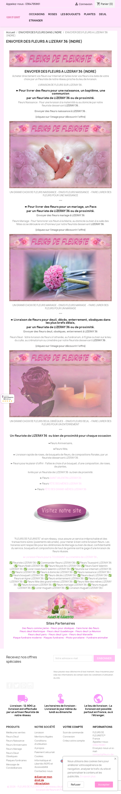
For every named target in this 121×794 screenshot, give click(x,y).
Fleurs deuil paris (37, 634)
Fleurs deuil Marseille (80, 634)
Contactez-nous (44, 771)
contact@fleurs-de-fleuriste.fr (103, 756)
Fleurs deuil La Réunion (88, 631)
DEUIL (103, 14)
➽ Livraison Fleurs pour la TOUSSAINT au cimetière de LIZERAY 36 (60, 557)
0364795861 (32, 4)
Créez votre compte (74, 740)
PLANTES (89, 14)
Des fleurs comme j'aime (35, 628)
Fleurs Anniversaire (16, 744)
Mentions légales (44, 736)
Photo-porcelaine (75, 637)
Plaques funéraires (54, 637)
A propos (39, 748)
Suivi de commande (73, 732)
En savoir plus (87, 776)
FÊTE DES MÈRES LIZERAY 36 (65, 483)
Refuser (76, 784)
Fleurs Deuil (12, 736)
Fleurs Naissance (15, 740)
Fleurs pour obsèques (62, 628)
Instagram (30, 685)
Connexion (69, 736)
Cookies (39, 756)
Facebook (9, 685)
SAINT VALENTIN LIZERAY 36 (65, 478)
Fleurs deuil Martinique (32, 631)
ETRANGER (36, 20)
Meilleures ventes (15, 732)
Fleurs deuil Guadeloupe (60, 631)
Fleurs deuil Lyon (58, 634)
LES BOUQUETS (70, 14)
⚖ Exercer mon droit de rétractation (43, 780)
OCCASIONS (37, 14)
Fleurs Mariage (14, 748)
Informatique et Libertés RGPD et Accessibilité (44, 763)
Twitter (16, 685)
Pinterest (23, 685)
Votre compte (73, 727)
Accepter (104, 784)
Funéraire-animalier (97, 637)
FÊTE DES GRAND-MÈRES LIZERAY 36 (65, 489)
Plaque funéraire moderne (27, 637)
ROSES (52, 14)
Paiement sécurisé (45, 752)
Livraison (39, 732)
